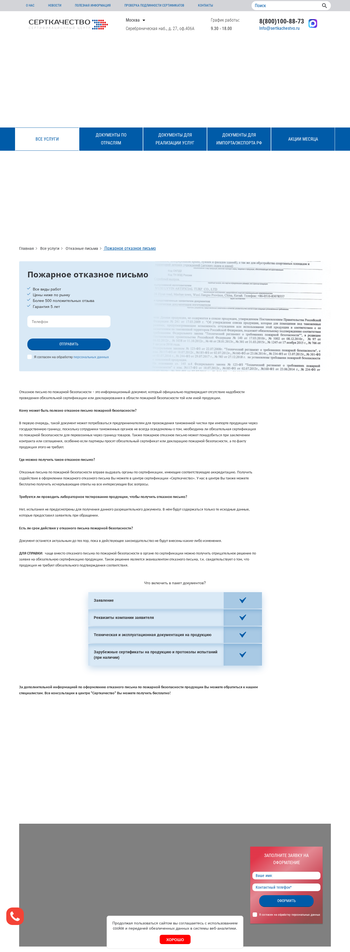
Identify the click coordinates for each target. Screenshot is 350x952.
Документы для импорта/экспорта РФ (239, 139)
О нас (30, 5)
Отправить (68, 344)
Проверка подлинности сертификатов (154, 5)
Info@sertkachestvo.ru (279, 28)
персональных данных (91, 356)
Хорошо (175, 939)
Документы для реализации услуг (175, 139)
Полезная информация (93, 5)
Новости (54, 5)
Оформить (286, 900)
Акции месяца (303, 139)
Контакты (205, 5)
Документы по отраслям (111, 139)
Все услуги (47, 139)
